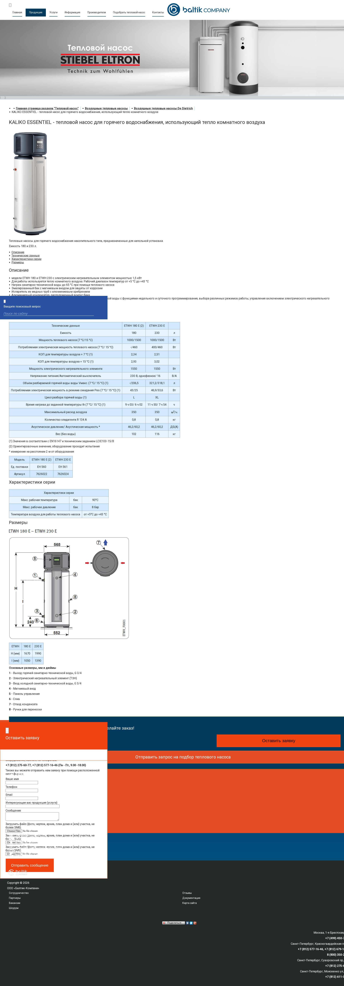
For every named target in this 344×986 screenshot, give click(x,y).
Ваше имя (12, 779)
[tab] (17, 252)
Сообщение (13, 810)
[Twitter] (191, 923)
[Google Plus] (195, 923)
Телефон (11, 787)
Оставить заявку (278, 740)
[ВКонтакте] (187, 923)
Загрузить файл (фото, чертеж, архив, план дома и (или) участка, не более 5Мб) (50, 825)
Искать (101, 314)
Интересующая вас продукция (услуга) (31, 802)
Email (9, 794)
